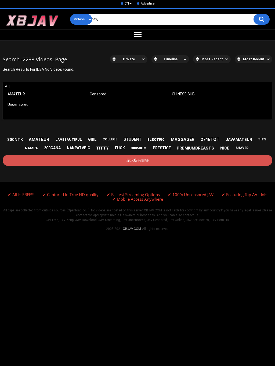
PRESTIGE (162, 148)
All (7, 86)
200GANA (52, 148)
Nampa (31, 148)
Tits (262, 139)
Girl (92, 139)
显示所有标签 (137, 160)
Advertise (147, 3)
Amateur (39, 139)
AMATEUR (16, 94)
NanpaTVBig (78, 148)
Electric (156, 139)
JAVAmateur (239, 139)
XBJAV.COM (132, 229)
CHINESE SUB (183, 94)
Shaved (242, 148)
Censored (98, 94)
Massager (182, 139)
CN (127, 3)
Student (133, 139)
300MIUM (139, 148)
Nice (224, 148)
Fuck (120, 148)
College (110, 139)
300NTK (15, 139)
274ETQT (210, 139)
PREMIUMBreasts (195, 148)
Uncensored (18, 104)
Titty (102, 148)
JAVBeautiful (68, 139)
